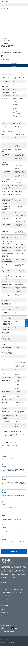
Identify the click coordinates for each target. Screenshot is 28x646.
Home (4, 4)
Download (5, 38)
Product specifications (9, 56)
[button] (26, 323)
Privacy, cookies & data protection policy (11, 640)
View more (14, 551)
